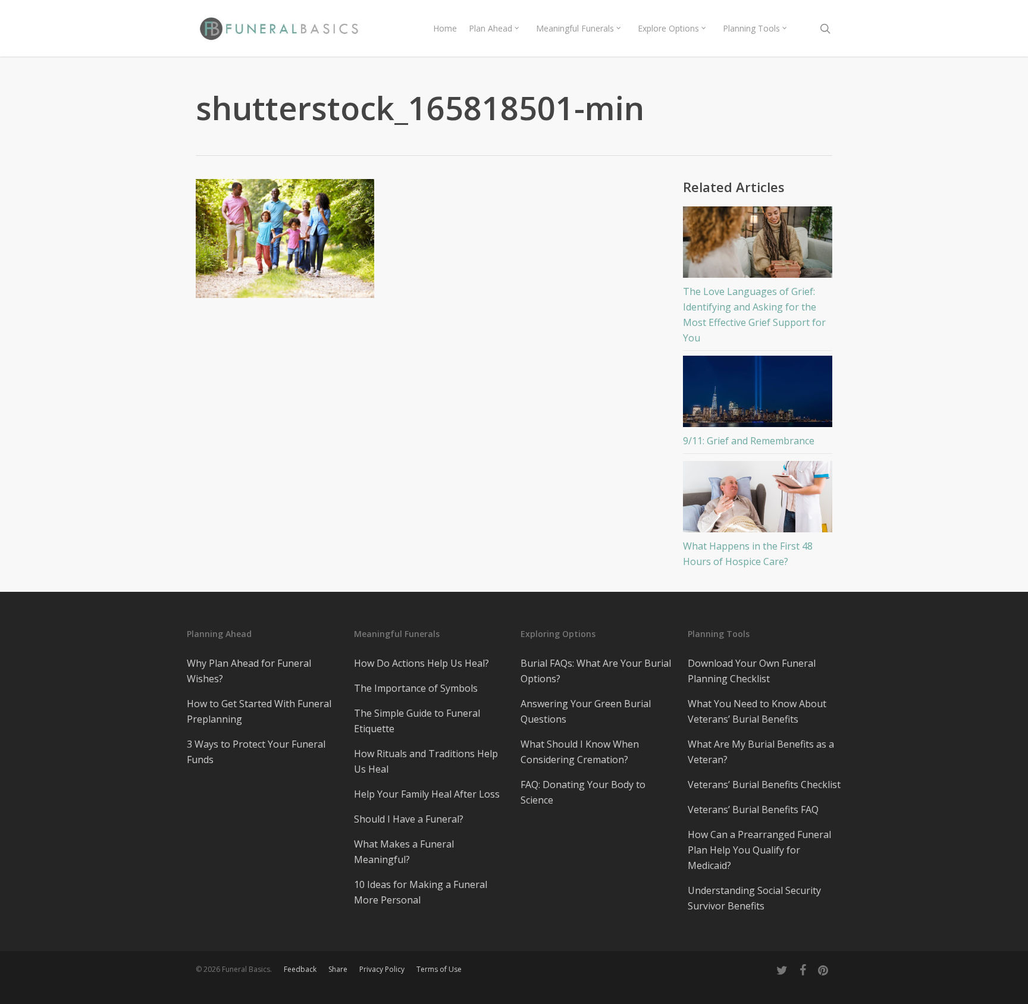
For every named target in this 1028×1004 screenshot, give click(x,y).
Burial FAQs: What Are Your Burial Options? (596, 671)
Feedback (300, 969)
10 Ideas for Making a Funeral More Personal (420, 892)
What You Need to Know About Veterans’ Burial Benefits (757, 711)
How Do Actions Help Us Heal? (421, 663)
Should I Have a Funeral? (408, 819)
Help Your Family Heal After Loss (427, 794)
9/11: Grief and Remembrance (748, 440)
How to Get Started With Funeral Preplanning (259, 711)
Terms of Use (439, 969)
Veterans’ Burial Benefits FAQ (753, 809)
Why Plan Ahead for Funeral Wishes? (249, 671)
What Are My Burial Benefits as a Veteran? (761, 752)
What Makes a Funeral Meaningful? (404, 851)
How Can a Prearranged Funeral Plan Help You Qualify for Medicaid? (759, 850)
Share (337, 969)
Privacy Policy (382, 969)
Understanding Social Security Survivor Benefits (754, 898)
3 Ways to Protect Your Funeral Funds (256, 752)
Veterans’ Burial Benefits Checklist (764, 784)
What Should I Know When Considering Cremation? (580, 752)
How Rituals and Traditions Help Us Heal (426, 761)
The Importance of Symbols (416, 688)
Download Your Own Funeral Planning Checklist (752, 671)
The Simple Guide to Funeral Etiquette (417, 721)
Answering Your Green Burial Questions (586, 711)
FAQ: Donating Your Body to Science (583, 792)
